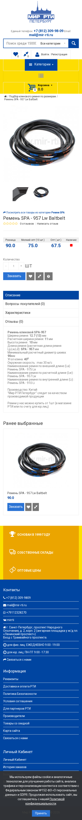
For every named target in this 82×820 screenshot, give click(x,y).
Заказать (14, 276)
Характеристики (17, 313)
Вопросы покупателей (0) (25, 304)
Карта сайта (11, 730)
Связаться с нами (19, 659)
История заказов (14, 767)
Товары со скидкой (16, 723)
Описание (12, 295)
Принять (41, 813)
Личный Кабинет (14, 759)
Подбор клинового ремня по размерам (32, 96)
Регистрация (59, 54)
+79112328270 (16, 612)
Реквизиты (10, 679)
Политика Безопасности (20, 693)
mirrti (10, 620)
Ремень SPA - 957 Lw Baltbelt (21, 99)
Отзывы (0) (14, 322)
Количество (11, 259)
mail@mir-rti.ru (17, 605)
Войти (45, 54)
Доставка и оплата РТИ (19, 686)
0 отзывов (27, 223)
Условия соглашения (17, 701)
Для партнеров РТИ (17, 708)
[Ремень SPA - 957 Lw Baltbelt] (21, 192)
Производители (14, 716)
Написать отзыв (47, 223)
